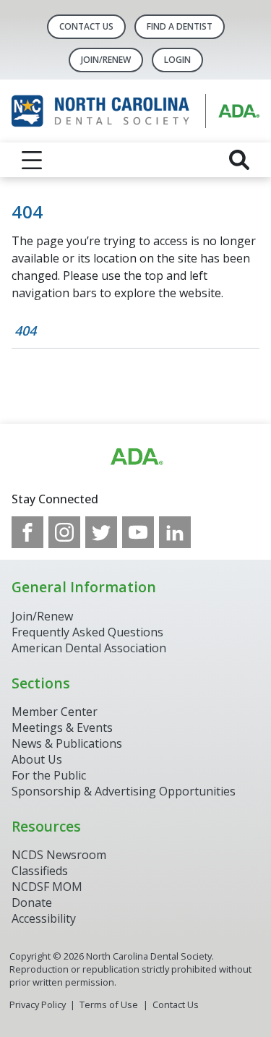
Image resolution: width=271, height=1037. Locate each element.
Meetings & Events (62, 727)
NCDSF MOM (47, 887)
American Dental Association (89, 648)
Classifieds (40, 871)
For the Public (49, 775)
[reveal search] (239, 159)
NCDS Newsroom (59, 855)
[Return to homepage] (135, 111)
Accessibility (44, 918)
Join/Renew (106, 60)
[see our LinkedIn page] (175, 532)
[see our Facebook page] (27, 532)
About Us (37, 759)
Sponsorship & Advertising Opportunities (124, 791)
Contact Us (86, 26)
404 (25, 330)
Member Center (55, 712)
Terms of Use (108, 1004)
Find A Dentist (179, 26)
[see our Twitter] (101, 532)
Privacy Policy (37, 1004)
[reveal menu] (32, 159)
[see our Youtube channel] (138, 532)
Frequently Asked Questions (87, 632)
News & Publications (67, 743)
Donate (32, 902)
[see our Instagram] (64, 532)
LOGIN (177, 60)
